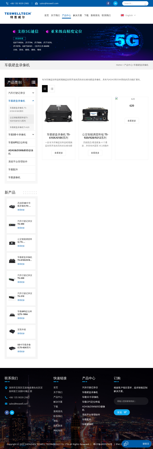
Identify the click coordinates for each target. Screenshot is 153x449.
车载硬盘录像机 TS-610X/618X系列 (58, 136)
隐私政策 (57, 425)
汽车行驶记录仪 (16, 92)
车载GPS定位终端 (17, 142)
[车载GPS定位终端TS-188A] (12, 314)
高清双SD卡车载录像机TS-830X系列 (24, 204)
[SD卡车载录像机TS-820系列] (12, 348)
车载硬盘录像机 (141, 64)
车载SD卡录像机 (17, 134)
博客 (55, 420)
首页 (46, 15)
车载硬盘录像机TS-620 (19, 127)
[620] (131, 99)
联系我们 (106, 15)
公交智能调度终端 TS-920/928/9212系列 (95, 136)
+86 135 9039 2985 (19, 3)
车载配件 (13, 169)
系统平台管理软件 (17, 161)
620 (132, 105)
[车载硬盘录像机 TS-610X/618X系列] (58, 113)
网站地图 (57, 430)
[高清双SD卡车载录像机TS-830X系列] (12, 206)
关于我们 (55, 15)
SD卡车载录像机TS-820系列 (24, 346)
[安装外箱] (12, 331)
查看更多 (59, 152)
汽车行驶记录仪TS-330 (24, 276)
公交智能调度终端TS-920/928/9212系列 (19, 119)
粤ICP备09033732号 (102, 444)
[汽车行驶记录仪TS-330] (12, 278)
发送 (119, 412)
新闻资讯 (95, 15)
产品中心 (66, 15)
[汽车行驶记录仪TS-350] (12, 224)
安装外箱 (21, 329)
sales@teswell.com (49, 3)
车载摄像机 (14, 177)
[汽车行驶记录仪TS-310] (12, 296)
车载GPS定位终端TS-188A (24, 313)
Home (119, 64)
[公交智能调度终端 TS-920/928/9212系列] (95, 113)
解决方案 (77, 15)
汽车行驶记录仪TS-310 (24, 294)
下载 (86, 15)
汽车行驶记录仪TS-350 (24, 222)
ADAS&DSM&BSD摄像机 (20, 152)
